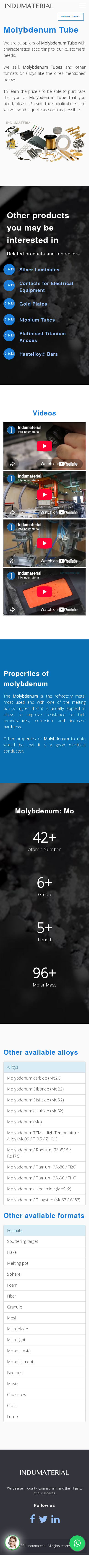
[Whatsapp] (77, 1543)
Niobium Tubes (37, 319)
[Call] (12, 1542)
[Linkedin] (55, 1519)
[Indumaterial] (44, 1481)
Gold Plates (33, 303)
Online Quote (70, 16)
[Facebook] (32, 1519)
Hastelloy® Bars (38, 353)
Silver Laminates (39, 269)
